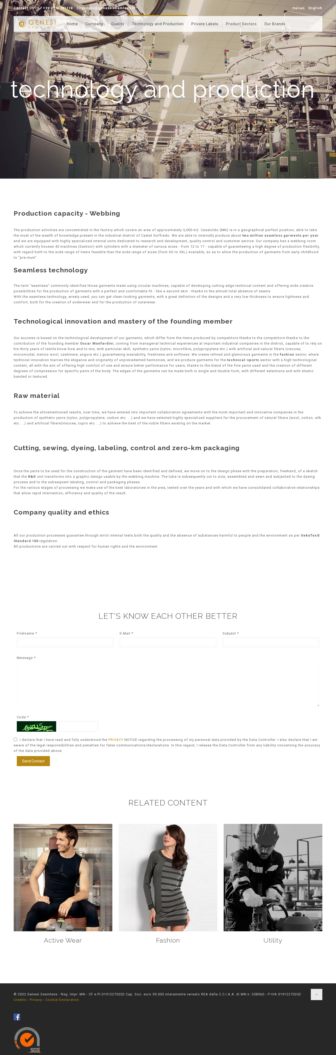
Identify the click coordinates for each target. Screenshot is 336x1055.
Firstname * (27, 633)
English (315, 8)
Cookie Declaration (62, 1000)
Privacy (36, 1000)
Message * (26, 658)
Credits (20, 1000)
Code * (23, 717)
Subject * (231, 633)
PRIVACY (116, 740)
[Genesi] (37, 24)
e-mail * (126, 633)
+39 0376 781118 (58, 8)
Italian (298, 8)
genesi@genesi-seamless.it (108, 8)
